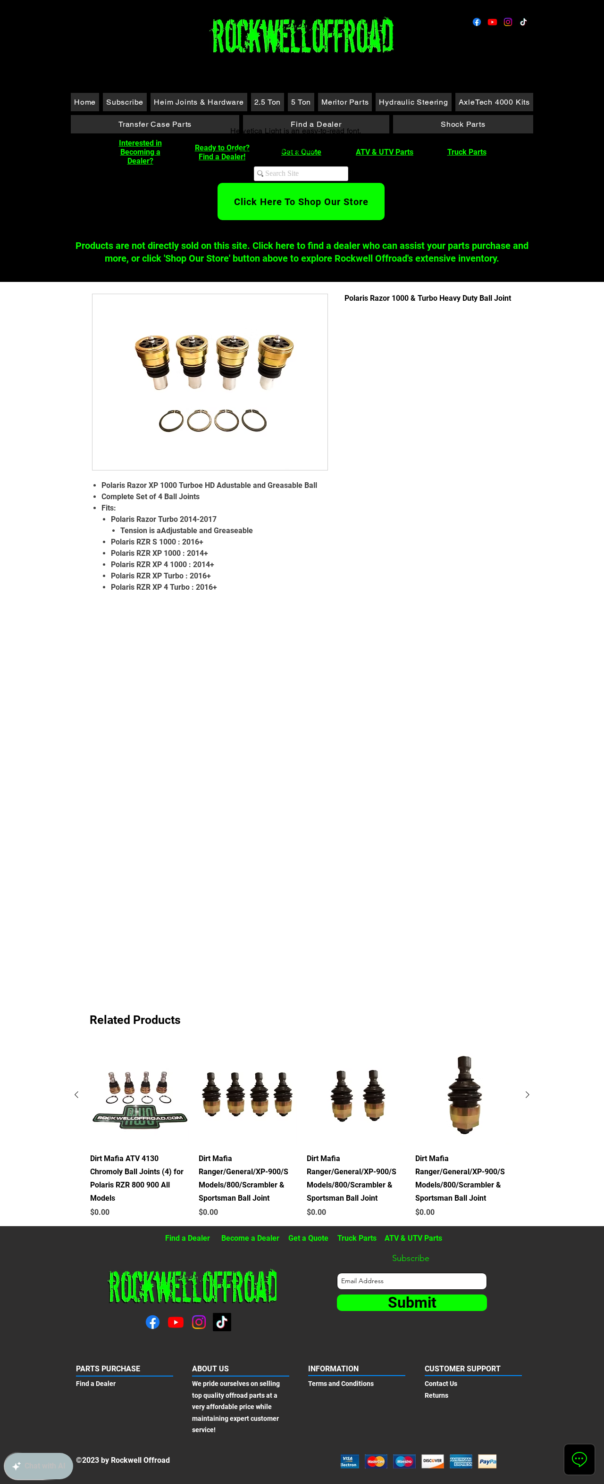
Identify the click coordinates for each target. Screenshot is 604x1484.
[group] (302, 1132)
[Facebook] (476, 21)
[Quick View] (139, 1095)
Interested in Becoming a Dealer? (140, 152)
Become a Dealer (250, 1238)
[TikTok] (523, 21)
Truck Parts (467, 152)
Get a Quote (308, 1238)
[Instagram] (508, 21)
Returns (436, 1395)
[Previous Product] (76, 1094)
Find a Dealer (187, 1238)
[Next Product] (527, 1094)
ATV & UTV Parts (384, 152)
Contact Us (441, 1383)
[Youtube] (492, 21)
